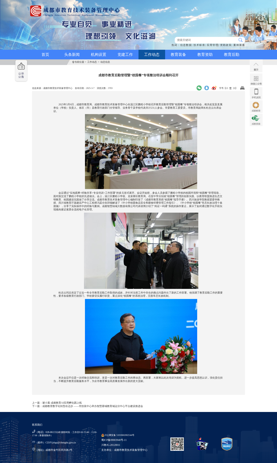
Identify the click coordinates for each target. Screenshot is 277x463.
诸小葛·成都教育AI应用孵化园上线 (62, 402)
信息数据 (186, 45)
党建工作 (125, 54)
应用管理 (212, 45)
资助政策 (226, 45)
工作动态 (151, 54)
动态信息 (105, 62)
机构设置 (98, 54)
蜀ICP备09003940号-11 (114, 440)
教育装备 (178, 54)
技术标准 (199, 45)
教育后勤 (231, 54)
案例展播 (239, 45)
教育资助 (205, 54)
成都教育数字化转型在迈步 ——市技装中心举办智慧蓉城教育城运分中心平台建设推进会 (92, 406)
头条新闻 (72, 54)
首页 (45, 54)
